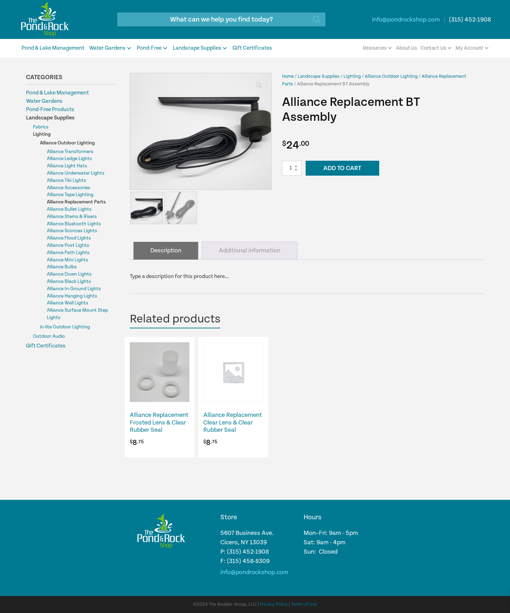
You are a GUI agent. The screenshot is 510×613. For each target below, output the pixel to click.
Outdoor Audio (49, 336)
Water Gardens (107, 48)
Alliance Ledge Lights (69, 158)
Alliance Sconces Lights (72, 231)
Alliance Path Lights (68, 252)
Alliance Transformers (70, 151)
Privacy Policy (274, 604)
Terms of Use (304, 604)
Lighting (42, 134)
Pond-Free (149, 48)
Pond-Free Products (50, 109)
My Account (469, 48)
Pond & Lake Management (53, 48)
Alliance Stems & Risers (72, 216)
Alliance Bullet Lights (69, 209)
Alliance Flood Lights (69, 238)
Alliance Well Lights (67, 303)
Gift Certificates (252, 48)
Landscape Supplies (197, 48)
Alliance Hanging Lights (72, 296)
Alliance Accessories (68, 188)
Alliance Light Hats (67, 166)
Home (288, 76)
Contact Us (433, 48)
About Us (406, 48)
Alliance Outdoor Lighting (67, 143)
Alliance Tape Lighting (70, 195)
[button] (259, 85)
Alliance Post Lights (68, 245)
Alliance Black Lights (69, 281)
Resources (374, 48)
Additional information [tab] (249, 250)
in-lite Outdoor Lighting (65, 327)
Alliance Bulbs (62, 267)
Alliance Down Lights (69, 274)
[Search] (316, 19)
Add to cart (342, 168)
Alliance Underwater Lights (75, 173)
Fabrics (41, 127)
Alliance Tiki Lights (66, 180)
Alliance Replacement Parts (76, 202)
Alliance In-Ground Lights (74, 289)
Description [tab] (165, 250)
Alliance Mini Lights (67, 260)
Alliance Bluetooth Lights (74, 224)
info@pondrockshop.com (406, 19)
